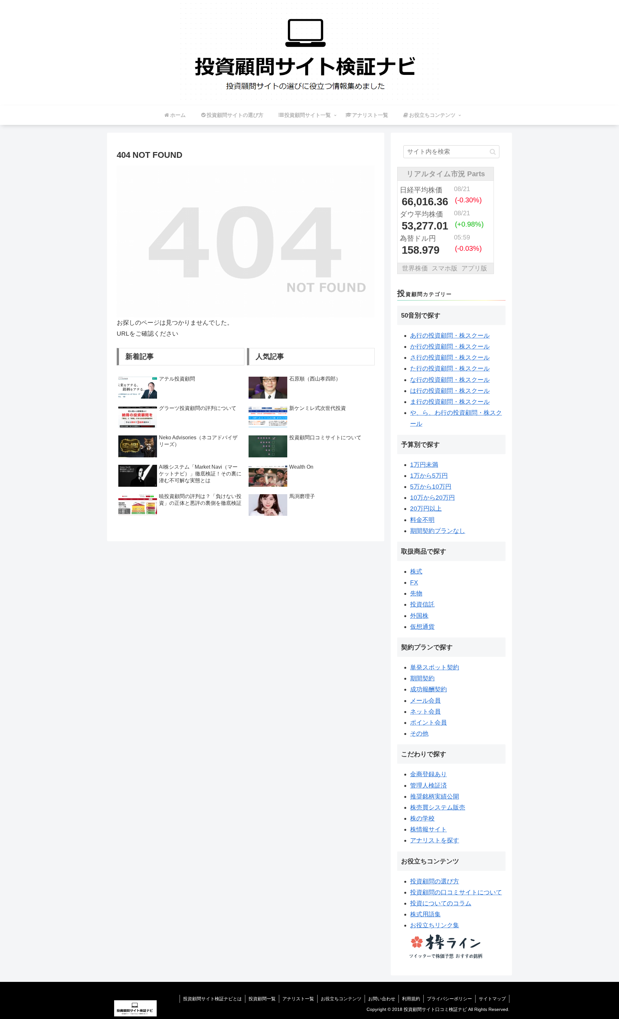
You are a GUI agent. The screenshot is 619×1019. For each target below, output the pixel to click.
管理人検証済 (428, 785)
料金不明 (422, 519)
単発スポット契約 (434, 667)
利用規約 (411, 998)
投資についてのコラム (440, 903)
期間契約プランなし (437, 530)
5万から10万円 (430, 486)
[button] (492, 151)
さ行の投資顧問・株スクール (450, 357)
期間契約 (422, 678)
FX (414, 582)
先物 (416, 593)
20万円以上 (426, 508)
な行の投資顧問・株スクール (450, 379)
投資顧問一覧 (262, 998)
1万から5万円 (429, 475)
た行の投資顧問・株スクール (450, 368)
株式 (416, 571)
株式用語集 (425, 914)
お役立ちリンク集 (434, 925)
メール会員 (425, 700)
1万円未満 (424, 464)
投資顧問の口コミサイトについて (456, 892)
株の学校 (422, 818)
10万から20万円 (432, 497)
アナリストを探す (434, 840)
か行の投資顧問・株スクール (450, 346)
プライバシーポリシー (449, 998)
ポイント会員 (428, 722)
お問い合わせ (381, 998)
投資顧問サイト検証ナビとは (212, 998)
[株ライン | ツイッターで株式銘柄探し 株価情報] (445, 945)
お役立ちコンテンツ (341, 998)
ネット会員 (425, 711)
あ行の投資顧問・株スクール (450, 335)
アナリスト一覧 (298, 998)
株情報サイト (428, 829)
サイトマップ (492, 998)
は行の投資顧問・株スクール (450, 390)
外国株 (419, 615)
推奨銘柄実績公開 (434, 796)
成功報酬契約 (428, 689)
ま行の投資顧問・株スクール (450, 401)
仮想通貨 (422, 626)
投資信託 (422, 604)
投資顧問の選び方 (434, 881)
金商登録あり (428, 774)
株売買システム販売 (437, 807)
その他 (419, 733)
